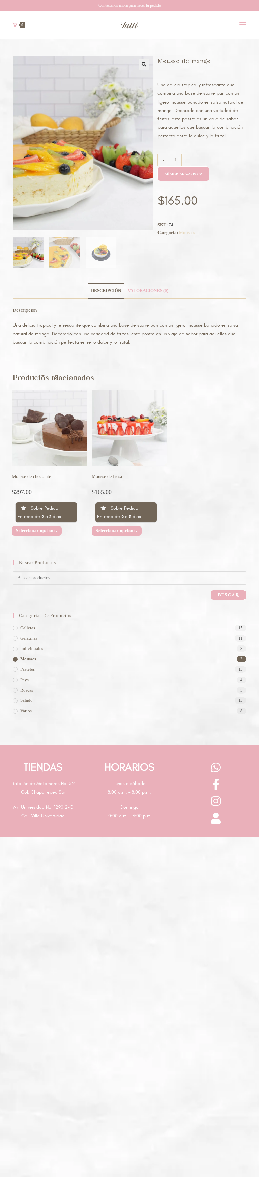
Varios (26, 710)
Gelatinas (28, 638)
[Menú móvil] (242, 24)
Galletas (27, 627)
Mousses (187, 232)
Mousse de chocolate (31, 476)
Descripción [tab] (106, 290)
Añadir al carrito (183, 174)
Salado (26, 700)
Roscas (26, 690)
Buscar (228, 595)
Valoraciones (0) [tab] (148, 290)
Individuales (31, 648)
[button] (144, 64)
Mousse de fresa (107, 476)
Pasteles (27, 669)
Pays (24, 679)
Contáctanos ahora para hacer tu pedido (129, 5)
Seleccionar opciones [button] (37, 530)
